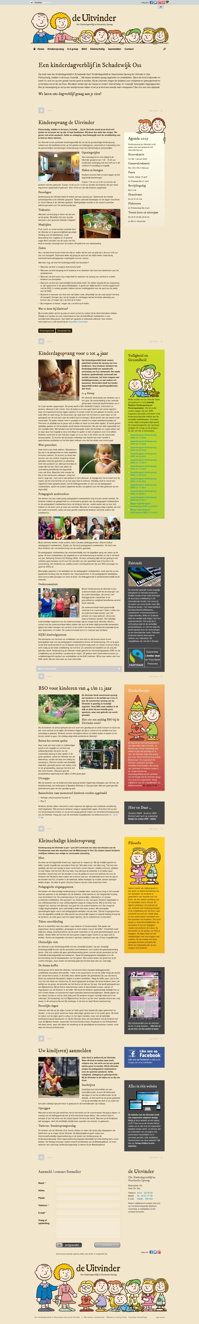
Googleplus (159, 2)
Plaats (41, 1197)
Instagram (167, 2)
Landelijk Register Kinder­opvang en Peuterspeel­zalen (141, 405)
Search (164, 49)
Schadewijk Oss (64, 330)
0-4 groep (72, 49)
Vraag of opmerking (43, 1222)
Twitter (155, 2)
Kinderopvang (56, 49)
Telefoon (43, 1205)
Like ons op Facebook (138, 1059)
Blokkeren (47, 2)
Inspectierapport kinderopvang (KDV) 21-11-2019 (143, 467)
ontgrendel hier (101, 1253)
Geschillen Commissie (77, 321)
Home (40, 49)
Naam (42, 1183)
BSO (84, 49)
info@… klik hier (145, 1198)
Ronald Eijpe (142, 1317)
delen (49, 110)
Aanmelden (114, 49)
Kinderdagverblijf (47, 330)
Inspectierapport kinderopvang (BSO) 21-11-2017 (143, 486)
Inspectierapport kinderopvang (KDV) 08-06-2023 (143, 455)
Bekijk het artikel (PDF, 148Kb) (142, 818)
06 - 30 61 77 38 (150, 785)
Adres (41, 1190)
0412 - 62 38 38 (145, 1192)
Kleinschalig (97, 49)
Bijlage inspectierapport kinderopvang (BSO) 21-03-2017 (144, 511)
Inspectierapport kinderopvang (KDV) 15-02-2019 (143, 480)
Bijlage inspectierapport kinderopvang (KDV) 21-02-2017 (144, 504)
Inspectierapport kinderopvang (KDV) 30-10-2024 (143, 442)
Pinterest (163, 2)
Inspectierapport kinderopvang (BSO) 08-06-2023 (143, 448)
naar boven (154, 110)
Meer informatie (47, 669)
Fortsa (124, 1317)
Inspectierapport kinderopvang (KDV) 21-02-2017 (143, 492)
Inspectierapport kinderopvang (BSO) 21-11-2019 (143, 461)
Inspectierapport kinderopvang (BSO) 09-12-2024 (143, 436)
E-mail (42, 1212)
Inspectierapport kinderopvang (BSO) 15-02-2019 (143, 473)
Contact (129, 49)
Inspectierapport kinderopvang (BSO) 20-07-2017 (143, 498)
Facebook (151, 2)
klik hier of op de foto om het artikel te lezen (144, 1027)
